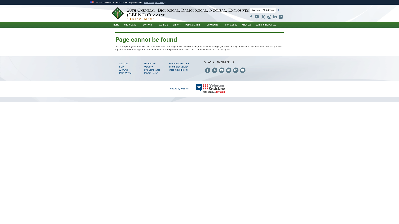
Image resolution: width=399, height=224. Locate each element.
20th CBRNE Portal (266, 24)
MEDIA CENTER (192, 24)
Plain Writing (125, 72)
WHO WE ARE (130, 24)
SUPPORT (147, 24)
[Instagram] (235, 70)
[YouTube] (221, 70)
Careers (163, 24)
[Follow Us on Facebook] (207, 70)
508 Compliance (152, 69)
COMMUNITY (212, 24)
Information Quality (178, 66)
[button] (155, 2)
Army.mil (123, 69)
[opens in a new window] (251, 17)
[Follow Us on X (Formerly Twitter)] (214, 70)
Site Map (123, 63)
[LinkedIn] (228, 70)
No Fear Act (150, 63)
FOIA (121, 66)
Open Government (178, 69)
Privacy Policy (151, 72)
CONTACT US (231, 24)
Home (116, 24)
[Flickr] (242, 70)
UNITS (176, 24)
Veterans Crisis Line (179, 63)
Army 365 (246, 24)
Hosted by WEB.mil (179, 88)
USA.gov (148, 66)
